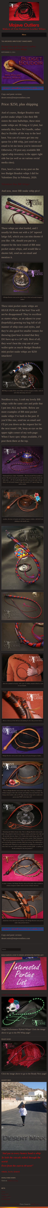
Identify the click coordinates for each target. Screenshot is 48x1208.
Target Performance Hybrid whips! (15, 995)
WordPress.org (5, 1199)
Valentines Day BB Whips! (15, 184)
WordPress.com (35, 1204)
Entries (4, 1194)
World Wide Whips (12, 1180)
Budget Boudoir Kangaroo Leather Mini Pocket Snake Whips (18, 48)
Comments (5, 1196)
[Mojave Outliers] (24, 21)
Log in (3, 1191)
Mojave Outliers (24, 24)
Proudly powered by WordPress (10, 1204)
